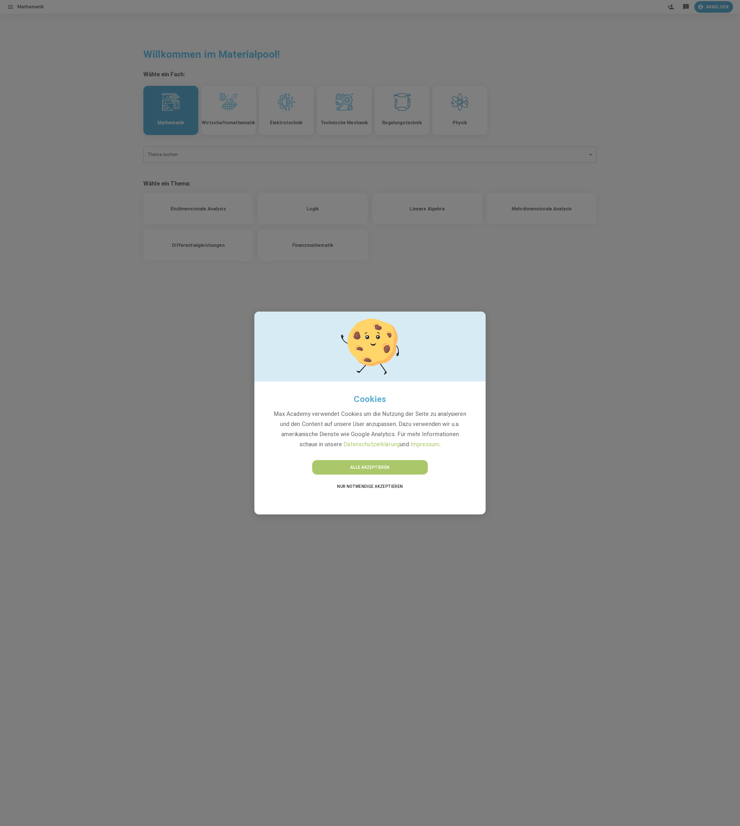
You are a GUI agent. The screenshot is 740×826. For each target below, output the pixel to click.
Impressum (424, 444)
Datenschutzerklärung (371, 444)
